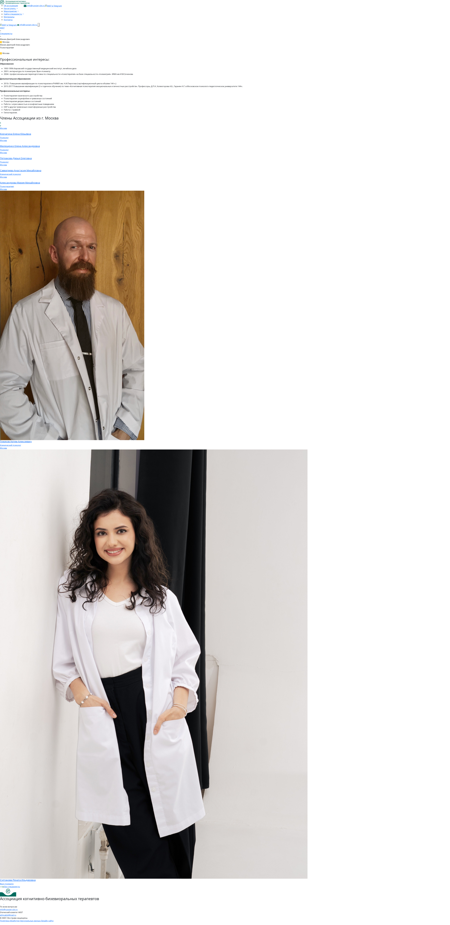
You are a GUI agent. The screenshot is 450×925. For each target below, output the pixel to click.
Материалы (9, 17)
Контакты (8, 19)
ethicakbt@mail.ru (8, 915)
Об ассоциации (11, 5)
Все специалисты (12, 886)
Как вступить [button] (10, 8)
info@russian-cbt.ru (36, 5)
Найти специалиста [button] (13, 14)
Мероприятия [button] (10, 11)
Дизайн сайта (47, 920)
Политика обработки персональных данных (20, 920)
